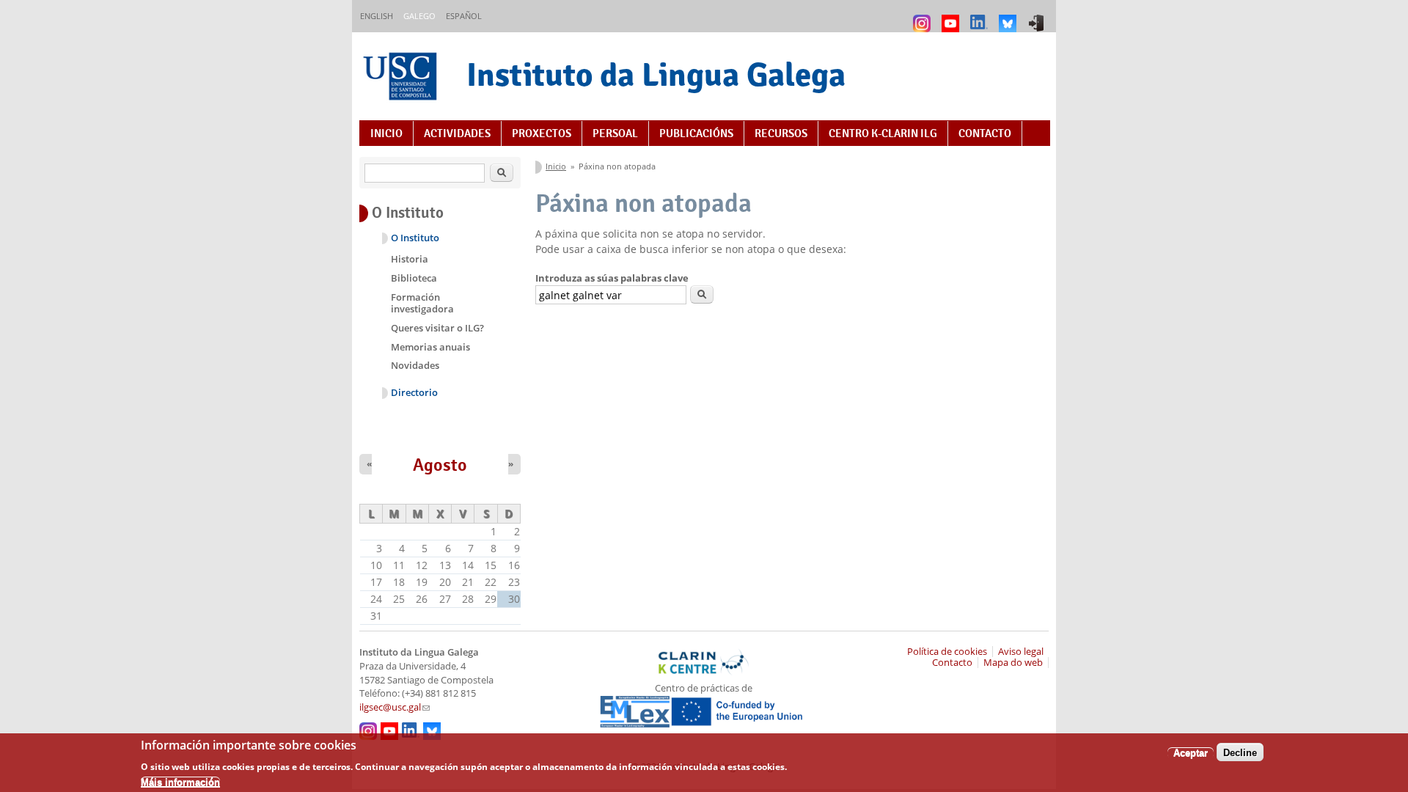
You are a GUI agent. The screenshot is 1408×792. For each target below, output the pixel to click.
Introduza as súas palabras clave (612, 278)
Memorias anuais (430, 346)
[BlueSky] (1009, 16)
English (376, 15)
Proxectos (541, 133)
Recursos (781, 133)
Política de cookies (947, 651)
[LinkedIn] (980, 16)
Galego (419, 15)
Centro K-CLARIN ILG (883, 133)
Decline (1240, 752)
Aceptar (1190, 752)
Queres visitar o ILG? (437, 327)
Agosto (440, 465)
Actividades (457, 133)
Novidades (415, 365)
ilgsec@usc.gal (394, 707)
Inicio (386, 133)
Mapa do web (1013, 662)
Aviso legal (1021, 651)
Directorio (414, 392)
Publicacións (696, 133)
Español (464, 15)
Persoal (615, 133)
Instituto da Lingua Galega (656, 74)
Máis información (180, 781)
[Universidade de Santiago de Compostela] (401, 78)
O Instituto (415, 238)
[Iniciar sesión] (1038, 16)
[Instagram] (923, 16)
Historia (409, 258)
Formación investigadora (422, 302)
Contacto (984, 133)
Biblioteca (414, 278)
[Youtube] (952, 16)
